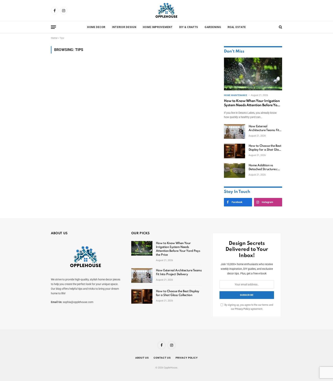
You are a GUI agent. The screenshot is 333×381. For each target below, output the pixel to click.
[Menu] (53, 27)
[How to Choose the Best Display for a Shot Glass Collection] (234, 151)
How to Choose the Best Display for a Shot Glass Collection (265, 148)
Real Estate (237, 27)
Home (54, 38)
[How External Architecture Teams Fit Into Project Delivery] (234, 131)
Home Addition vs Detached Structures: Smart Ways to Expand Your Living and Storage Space (265, 167)
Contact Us (162, 357)
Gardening (213, 27)
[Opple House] (166, 10)
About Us (142, 357)
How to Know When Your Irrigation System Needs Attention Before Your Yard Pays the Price (252, 103)
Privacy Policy (242, 308)
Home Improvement (157, 27)
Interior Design (124, 27)
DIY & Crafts (188, 27)
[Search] (280, 27)
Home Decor (96, 27)
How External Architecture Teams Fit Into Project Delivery (264, 128)
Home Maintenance (235, 95)
